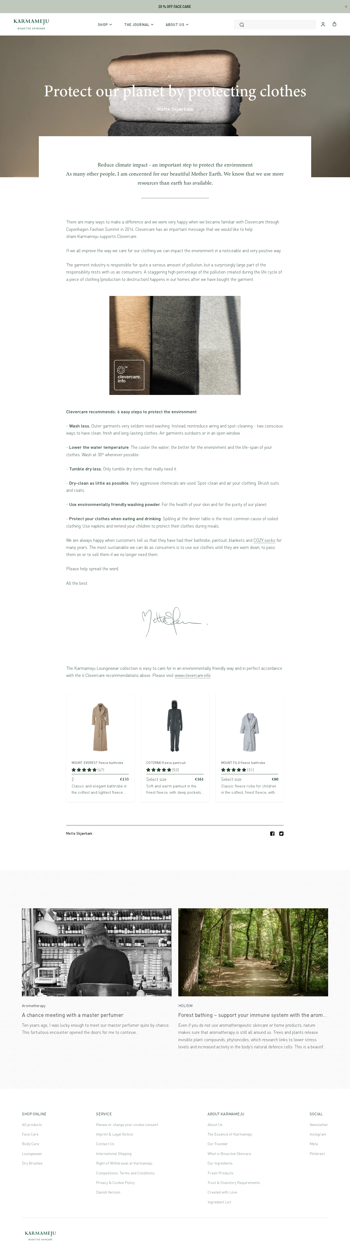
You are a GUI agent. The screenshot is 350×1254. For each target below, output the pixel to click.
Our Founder (218, 1144)
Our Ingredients (220, 1163)
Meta (314, 1144)
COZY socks (264, 540)
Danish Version (108, 1192)
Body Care (30, 1144)
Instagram (318, 1134)
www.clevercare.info (193, 675)
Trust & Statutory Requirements (234, 1182)
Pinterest (317, 1153)
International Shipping (114, 1153)
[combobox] (275, 24)
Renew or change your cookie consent (127, 1124)
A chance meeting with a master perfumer (72, 1014)
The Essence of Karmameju (230, 1134)
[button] (85, 769)
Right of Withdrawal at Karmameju (124, 1163)
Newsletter (319, 1124)
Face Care (30, 1134)
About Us (215, 1124)
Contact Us (105, 1144)
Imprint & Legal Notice (114, 1134)
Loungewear (32, 1153)
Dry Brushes (32, 1163)
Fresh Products (221, 1173)
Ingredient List (219, 1202)
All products (32, 1124)
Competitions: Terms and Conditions (125, 1173)
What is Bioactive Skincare (229, 1153)
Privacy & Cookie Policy (115, 1182)
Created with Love (222, 1192)
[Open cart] (334, 23)
